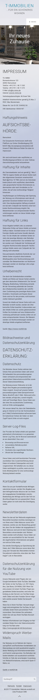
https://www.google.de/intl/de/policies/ (17, 628)
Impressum (27, 686)
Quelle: (5, 670)
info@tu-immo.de (14, 90)
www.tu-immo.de (15, 93)
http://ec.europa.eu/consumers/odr (20, 146)
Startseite (11, 686)
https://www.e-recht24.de (17, 329)
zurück (2, 45)
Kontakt (19, 686)
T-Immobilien (19, 5)
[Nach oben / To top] (19, 696)
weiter (36, 45)
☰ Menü (32, 22)
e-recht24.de (12, 670)
